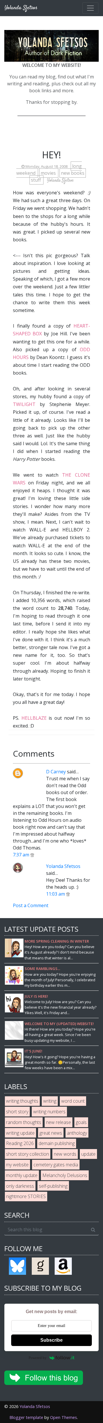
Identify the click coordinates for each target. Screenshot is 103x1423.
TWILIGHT (24, 404)
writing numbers (49, 1111)
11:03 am (56, 894)
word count (73, 1101)
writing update (20, 1133)
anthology (77, 1133)
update (88, 1154)
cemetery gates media (55, 1164)
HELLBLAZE (34, 718)
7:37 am (21, 854)
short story (17, 1111)
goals (81, 1122)
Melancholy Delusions (64, 1175)
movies (49, 173)
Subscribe (51, 1340)
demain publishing (57, 1143)
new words (65, 1154)
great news (50, 1133)
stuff (36, 180)
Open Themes (63, 1417)
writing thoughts (22, 1101)
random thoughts (23, 1122)
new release (58, 1122)
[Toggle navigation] (90, 8)
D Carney (56, 771)
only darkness (20, 1186)
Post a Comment (30, 905)
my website (17, 1164)
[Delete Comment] (32, 854)
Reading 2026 (20, 1143)
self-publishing (53, 1186)
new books (72, 173)
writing (49, 1101)
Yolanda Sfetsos (63, 866)
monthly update (21, 1175)
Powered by (38, 1358)
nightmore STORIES (26, 1196)
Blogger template (26, 1417)
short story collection (27, 1154)
